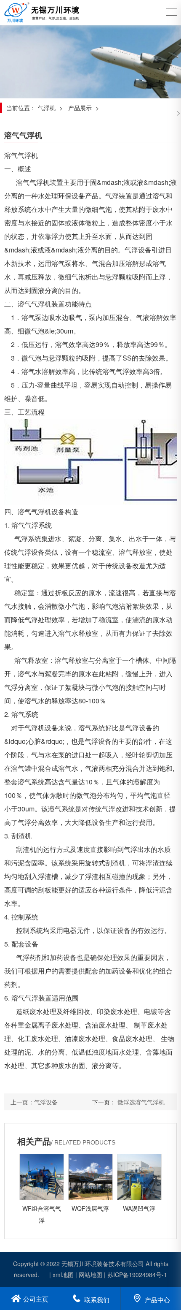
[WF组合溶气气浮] (41, 1177)
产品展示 (80, 107)
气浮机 (47, 107)
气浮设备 (46, 1102)
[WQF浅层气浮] (90, 1177)
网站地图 (90, 1274)
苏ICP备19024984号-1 (137, 1274)
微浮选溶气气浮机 (141, 1102)
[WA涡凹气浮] (139, 1177)
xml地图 (63, 1274)
